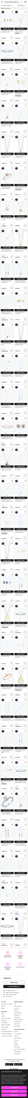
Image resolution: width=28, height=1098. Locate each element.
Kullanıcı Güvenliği (5, 1025)
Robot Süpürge (17, 1006)
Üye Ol (2, 1013)
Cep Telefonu (17, 1026)
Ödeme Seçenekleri (5, 1018)
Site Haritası (4, 1029)
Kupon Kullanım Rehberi (6, 1031)
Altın (15, 1004)
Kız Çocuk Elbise (17, 1033)
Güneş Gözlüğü (17, 1038)
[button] (5, 57)
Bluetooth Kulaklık (18, 1019)
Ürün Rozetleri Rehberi (6, 1033)
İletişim (2, 1008)
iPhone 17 (16, 1036)
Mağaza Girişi (14, 982)
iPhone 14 (16, 1008)
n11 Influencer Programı (6, 1036)
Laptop (15, 1042)
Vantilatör (16, 1044)
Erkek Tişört (16, 1024)
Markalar (3, 1006)
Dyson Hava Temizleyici (19, 1049)
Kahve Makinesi (17, 1051)
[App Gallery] (18, 1064)
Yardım (2, 1016)
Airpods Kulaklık (17, 1012)
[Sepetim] (25, 1)
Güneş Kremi (17, 1047)
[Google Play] (9, 1064)
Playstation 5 (17, 1015)
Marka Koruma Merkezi (6, 1004)
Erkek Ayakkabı (17, 1021)
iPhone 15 (16, 1031)
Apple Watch (17, 1017)
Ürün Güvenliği (4, 1027)
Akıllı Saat (16, 1010)
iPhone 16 (16, 1040)
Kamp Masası (17, 1053)
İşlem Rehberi (4, 1022)
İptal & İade (4, 1020)
